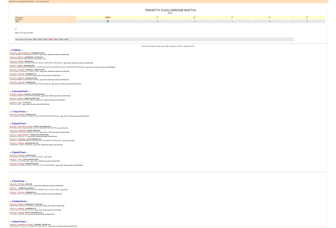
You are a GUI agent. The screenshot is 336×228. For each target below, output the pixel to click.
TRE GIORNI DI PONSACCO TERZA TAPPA (24, 71)
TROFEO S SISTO (16, 104)
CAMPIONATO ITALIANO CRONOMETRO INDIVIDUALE (28, 226)
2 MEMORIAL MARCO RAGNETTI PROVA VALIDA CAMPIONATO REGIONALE (36, 63)
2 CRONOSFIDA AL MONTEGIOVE (21, 58)
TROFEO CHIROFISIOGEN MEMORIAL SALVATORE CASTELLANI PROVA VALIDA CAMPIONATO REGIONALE (47, 67)
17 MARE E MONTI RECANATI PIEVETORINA (25, 96)
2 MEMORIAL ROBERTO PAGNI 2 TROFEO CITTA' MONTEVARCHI (32, 165)
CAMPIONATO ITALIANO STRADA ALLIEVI (24, 132)
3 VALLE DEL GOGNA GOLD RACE (22, 210)
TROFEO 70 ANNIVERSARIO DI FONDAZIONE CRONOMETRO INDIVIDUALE (36, 140)
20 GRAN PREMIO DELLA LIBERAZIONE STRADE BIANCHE (30, 84)
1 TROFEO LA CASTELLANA (20, 161)
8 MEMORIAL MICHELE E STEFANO (22, 206)
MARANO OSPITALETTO (18, 136)
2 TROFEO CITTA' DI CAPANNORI (21, 75)
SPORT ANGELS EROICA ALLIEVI (21, 185)
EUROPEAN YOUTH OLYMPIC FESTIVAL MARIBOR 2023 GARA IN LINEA (34, 189)
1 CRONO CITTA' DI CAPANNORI (21, 194)
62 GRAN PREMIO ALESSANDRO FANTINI (24, 79)
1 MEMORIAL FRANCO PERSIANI (21, 144)
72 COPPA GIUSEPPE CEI (18, 214)
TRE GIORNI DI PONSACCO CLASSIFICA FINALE (26, 157)
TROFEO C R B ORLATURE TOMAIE (22, 100)
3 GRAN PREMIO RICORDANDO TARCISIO (24, 54)
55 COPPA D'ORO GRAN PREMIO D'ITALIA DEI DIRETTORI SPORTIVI (33, 128)
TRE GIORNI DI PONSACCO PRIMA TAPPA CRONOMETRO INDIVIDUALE (34, 116)
